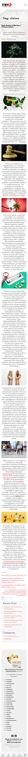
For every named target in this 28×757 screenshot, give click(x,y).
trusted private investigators (14, 561)
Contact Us (19, 756)
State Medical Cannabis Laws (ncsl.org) (13, 575)
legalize (4, 592)
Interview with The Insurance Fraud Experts (13, 608)
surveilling (20, 481)
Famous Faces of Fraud (11, 636)
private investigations (17, 592)
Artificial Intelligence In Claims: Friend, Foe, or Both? (13, 621)
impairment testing (12, 591)
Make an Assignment (14, 742)
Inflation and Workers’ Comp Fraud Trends (13, 612)
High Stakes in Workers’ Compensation (11, 26)
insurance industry (22, 591)
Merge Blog (12, 589)
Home (3, 756)
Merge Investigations (7, 5)
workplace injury (14, 594)
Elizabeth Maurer (22, 595)
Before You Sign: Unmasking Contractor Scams (13, 616)
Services (14, 756)
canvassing (7, 477)
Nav (25, 756)
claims (22, 589)
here (24, 142)
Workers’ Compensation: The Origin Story (13, 625)
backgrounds (7, 474)
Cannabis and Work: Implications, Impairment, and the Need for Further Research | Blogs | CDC (12, 580)
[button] (25, 5)
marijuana (8, 592)
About (8, 756)
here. (17, 366)
